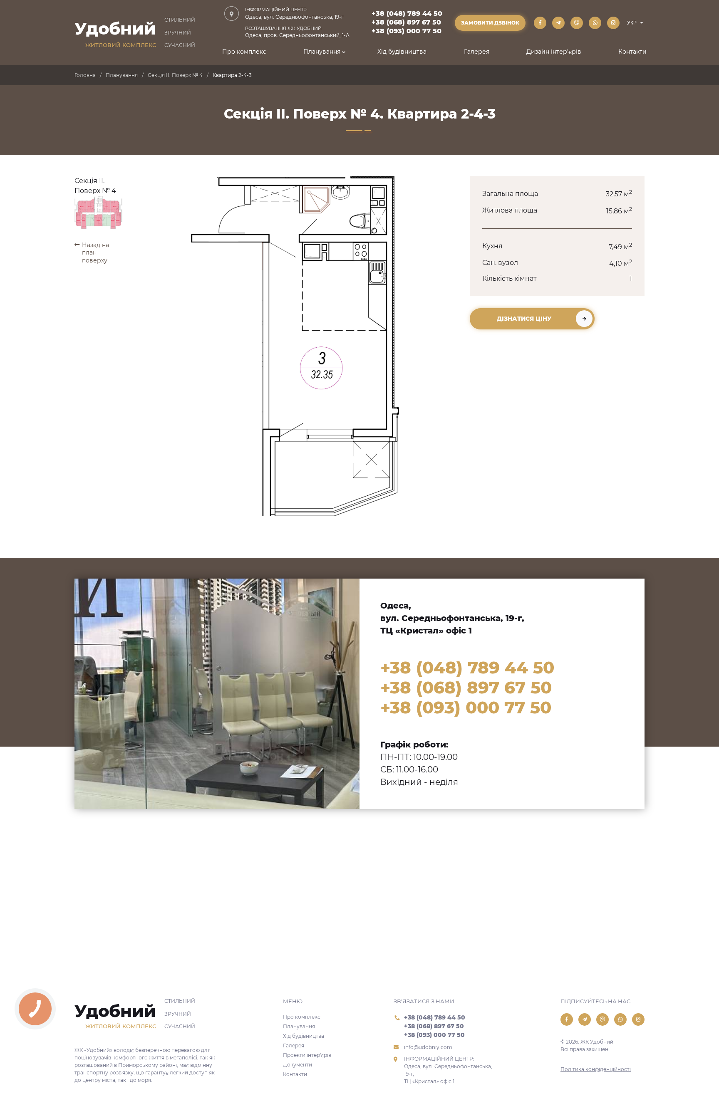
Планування (321, 51)
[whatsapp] (595, 23)
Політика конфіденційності (595, 1069)
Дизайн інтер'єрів (553, 51)
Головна (85, 75)
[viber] (576, 23)
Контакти (632, 51)
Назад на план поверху (95, 252)
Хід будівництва (401, 51)
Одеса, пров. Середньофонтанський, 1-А (297, 32)
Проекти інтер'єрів (307, 1055)
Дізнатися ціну (524, 318)
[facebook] (540, 23)
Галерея (476, 51)
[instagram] (613, 23)
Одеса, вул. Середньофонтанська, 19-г (294, 13)
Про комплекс (244, 51)
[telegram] (558, 23)
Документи (297, 1064)
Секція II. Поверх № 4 (175, 75)
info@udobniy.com (428, 1047)
